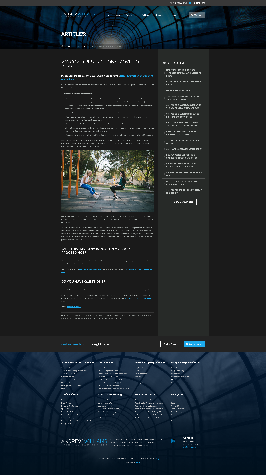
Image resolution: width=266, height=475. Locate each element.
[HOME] (62, 46)
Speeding (65, 409)
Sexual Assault (103, 368)
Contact (174, 421)
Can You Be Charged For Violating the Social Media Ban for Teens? (183, 106)
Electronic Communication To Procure (113, 380)
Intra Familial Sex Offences (108, 386)
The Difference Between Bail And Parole (183, 141)
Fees (173, 403)
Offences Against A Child (108, 371)
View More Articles (183, 202)
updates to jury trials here (90, 269)
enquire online (146, 298)
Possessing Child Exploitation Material (113, 374)
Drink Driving (66, 400)
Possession (175, 374)
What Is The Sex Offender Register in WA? (184, 174)
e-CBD (138, 462)
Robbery (138, 380)
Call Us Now (195, 344)
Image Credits (161, 459)
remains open (125, 290)
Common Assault (68, 368)
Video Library (176, 412)
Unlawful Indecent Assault (108, 377)
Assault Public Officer (69, 374)
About (173, 400)
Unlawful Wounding (68, 377)
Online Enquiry (171, 344)
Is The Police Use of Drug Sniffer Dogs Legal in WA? (183, 182)
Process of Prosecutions (107, 415)
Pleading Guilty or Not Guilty (109, 409)
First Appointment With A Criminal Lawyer (151, 415)
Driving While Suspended (71, 412)
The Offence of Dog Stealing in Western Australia (182, 97)
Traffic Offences (70, 394)
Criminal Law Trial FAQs (144, 400)
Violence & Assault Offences (77, 362)
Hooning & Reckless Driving (72, 415)
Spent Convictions (105, 406)
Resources (175, 415)
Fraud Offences (141, 374)
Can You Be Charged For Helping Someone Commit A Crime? (182, 115)
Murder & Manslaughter (70, 383)
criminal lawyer (110, 290)
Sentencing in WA (105, 403)
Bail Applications (104, 400)
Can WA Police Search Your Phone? (184, 149)
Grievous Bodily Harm (69, 380)
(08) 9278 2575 (198, 3)
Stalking (64, 389)
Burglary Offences (142, 368)
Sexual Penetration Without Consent (112, 383)
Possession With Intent (180, 377)
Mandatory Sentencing (107, 412)
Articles (174, 418)
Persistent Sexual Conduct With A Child (113, 389)
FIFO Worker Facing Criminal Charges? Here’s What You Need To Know (183, 73)
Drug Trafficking (177, 371)
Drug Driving (66, 403)
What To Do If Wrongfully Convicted (149, 409)
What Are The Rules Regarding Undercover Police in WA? (182, 165)
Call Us (197, 15)
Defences (102, 418)
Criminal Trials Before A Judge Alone (149, 412)
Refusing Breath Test (69, 406)
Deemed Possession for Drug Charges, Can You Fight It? (181, 133)
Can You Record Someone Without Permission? (184, 191)
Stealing (138, 377)
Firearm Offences (178, 383)
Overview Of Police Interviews (146, 406)
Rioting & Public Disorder (71, 386)
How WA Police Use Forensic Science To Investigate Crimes (181, 156)
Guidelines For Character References (149, 403)
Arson (137, 371)
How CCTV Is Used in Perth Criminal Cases (184, 83)
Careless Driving (67, 418)
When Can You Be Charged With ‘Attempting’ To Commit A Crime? (182, 124)
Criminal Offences (178, 406)
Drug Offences (177, 368)
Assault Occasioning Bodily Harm (74, 371)
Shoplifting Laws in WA (178, 90)
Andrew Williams (74, 307)
